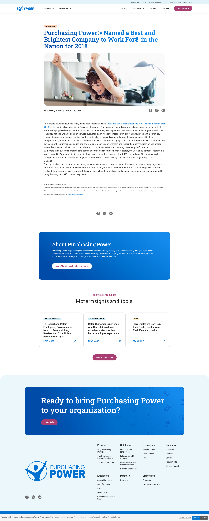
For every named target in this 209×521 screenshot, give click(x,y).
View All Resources (104, 357)
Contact (169, 454)
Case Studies (148, 454)
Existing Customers (151, 484)
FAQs (145, 458)
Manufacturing (103, 484)
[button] (53, 8)
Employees (149, 475)
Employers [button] (103, 475)
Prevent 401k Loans (128, 469)
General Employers (105, 480)
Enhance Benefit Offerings (127, 457)
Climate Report (172, 466)
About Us (170, 449)
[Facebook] (150, 110)
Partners (125, 475)
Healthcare (102, 492)
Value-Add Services (105, 462)
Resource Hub (149, 449)
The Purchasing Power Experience (105, 457)
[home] (25, 8)
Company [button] (171, 445)
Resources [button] (149, 445)
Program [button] (102, 445)
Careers (169, 458)
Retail (99, 488)
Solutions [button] (125, 445)
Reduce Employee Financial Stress (128, 463)
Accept (196, 518)
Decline (204, 518)
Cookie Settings (185, 518)
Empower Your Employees (126, 450)
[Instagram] (163, 110)
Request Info (183, 8)
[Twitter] (157, 110)
